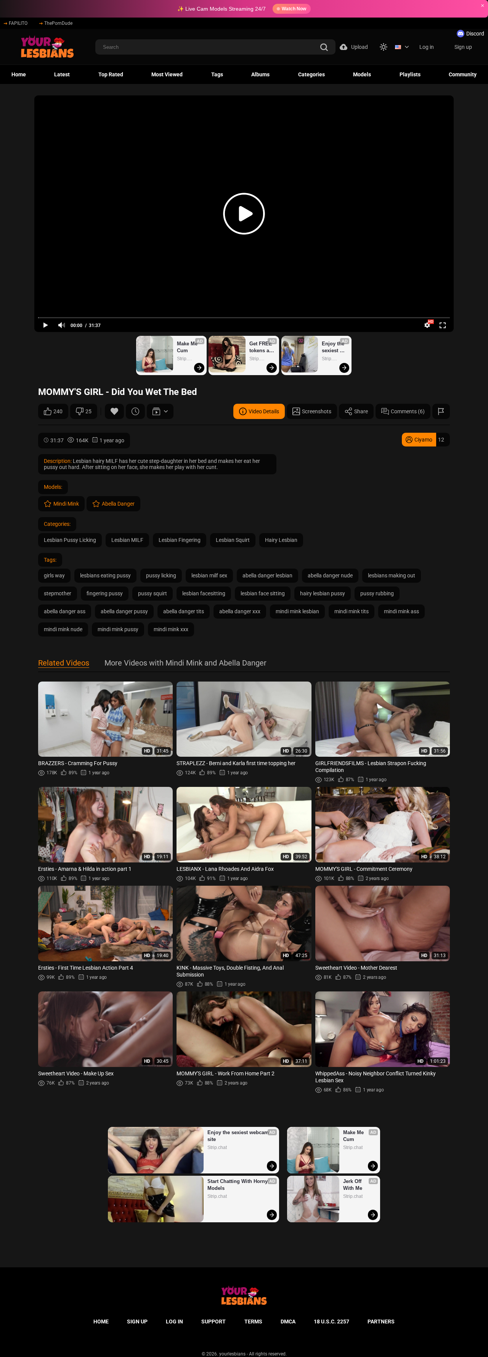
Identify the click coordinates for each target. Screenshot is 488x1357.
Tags (217, 74)
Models (362, 74)
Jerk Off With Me (353, 1184)
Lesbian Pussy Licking (70, 540)
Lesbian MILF (127, 540)
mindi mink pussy (118, 629)
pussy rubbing (377, 593)
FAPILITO (18, 23)
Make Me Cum (188, 347)
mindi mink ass (401, 611)
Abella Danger (118, 504)
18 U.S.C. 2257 (331, 1321)
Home (18, 74)
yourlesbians (232, 1354)
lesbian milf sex (209, 575)
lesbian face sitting (263, 593)
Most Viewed (167, 74)
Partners (381, 1321)
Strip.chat (186, 358)
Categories (311, 74)
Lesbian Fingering (180, 540)
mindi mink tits (351, 611)
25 (88, 411)
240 (58, 411)
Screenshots (316, 411)
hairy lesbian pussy (322, 593)
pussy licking (161, 575)
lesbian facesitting (203, 593)
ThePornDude (58, 23)
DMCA (288, 1321)
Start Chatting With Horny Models (238, 1184)
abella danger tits (183, 611)
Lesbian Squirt (233, 540)
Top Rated (110, 74)
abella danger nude (330, 575)
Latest (62, 74)
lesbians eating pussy (105, 575)
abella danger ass (64, 611)
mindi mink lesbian (297, 611)
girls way (54, 575)
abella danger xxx (239, 611)
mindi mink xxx (171, 629)
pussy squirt (152, 593)
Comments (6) (408, 411)
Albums (260, 74)
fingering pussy (105, 593)
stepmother (57, 593)
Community (463, 74)
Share (361, 411)
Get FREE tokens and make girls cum (262, 347)
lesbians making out (391, 575)
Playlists (410, 74)
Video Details (264, 411)
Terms (253, 1321)
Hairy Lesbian (281, 540)
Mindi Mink (66, 504)
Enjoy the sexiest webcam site (334, 347)
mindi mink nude (63, 629)
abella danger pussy (124, 611)
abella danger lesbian (267, 575)
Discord (475, 34)
